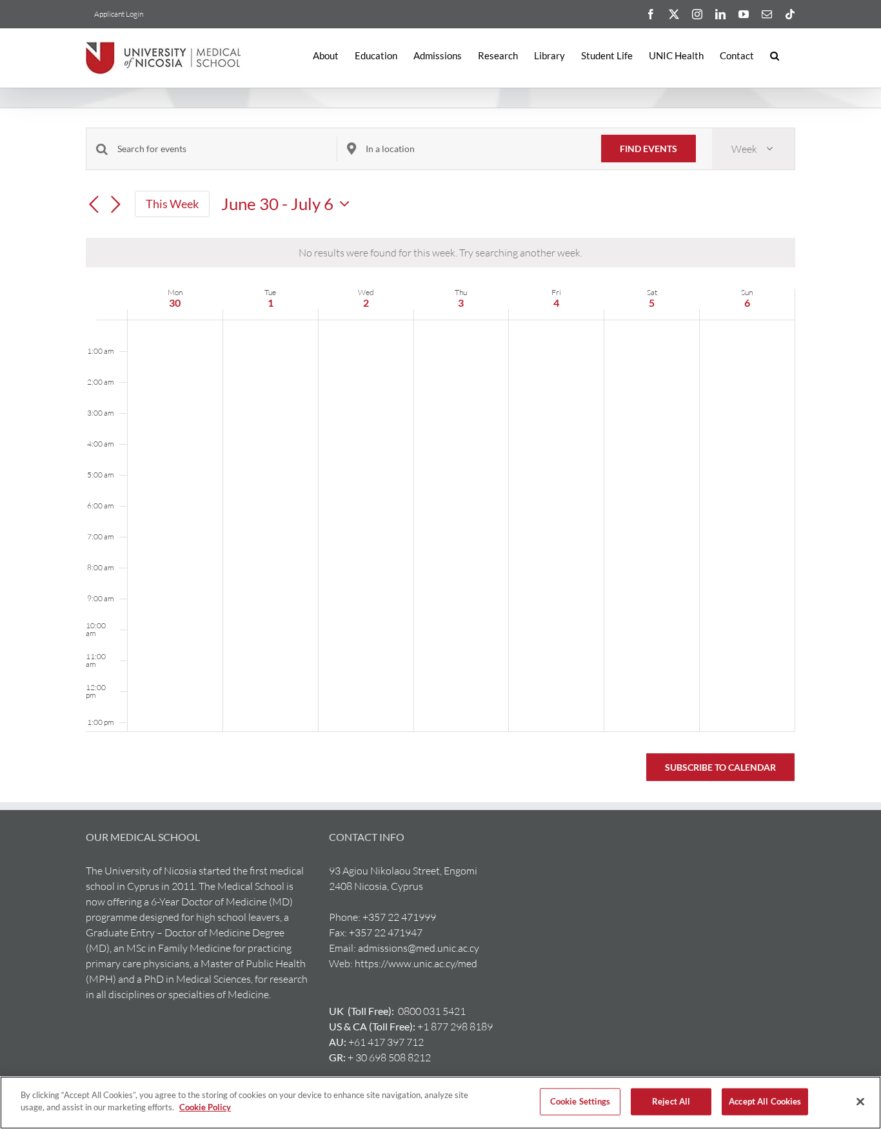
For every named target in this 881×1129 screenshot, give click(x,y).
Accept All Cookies (765, 1101)
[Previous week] (93, 205)
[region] (440, 1102)
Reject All (671, 1101)
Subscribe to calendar (720, 767)
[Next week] (115, 205)
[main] (440, 465)
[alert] (440, 252)
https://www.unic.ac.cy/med (416, 963)
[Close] (860, 1101)
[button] (774, 55)
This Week (172, 204)
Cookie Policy (205, 1107)
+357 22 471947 (385, 932)
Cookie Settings (580, 1101)
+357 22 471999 (399, 917)
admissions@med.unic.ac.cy (418, 947)
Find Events (648, 148)
